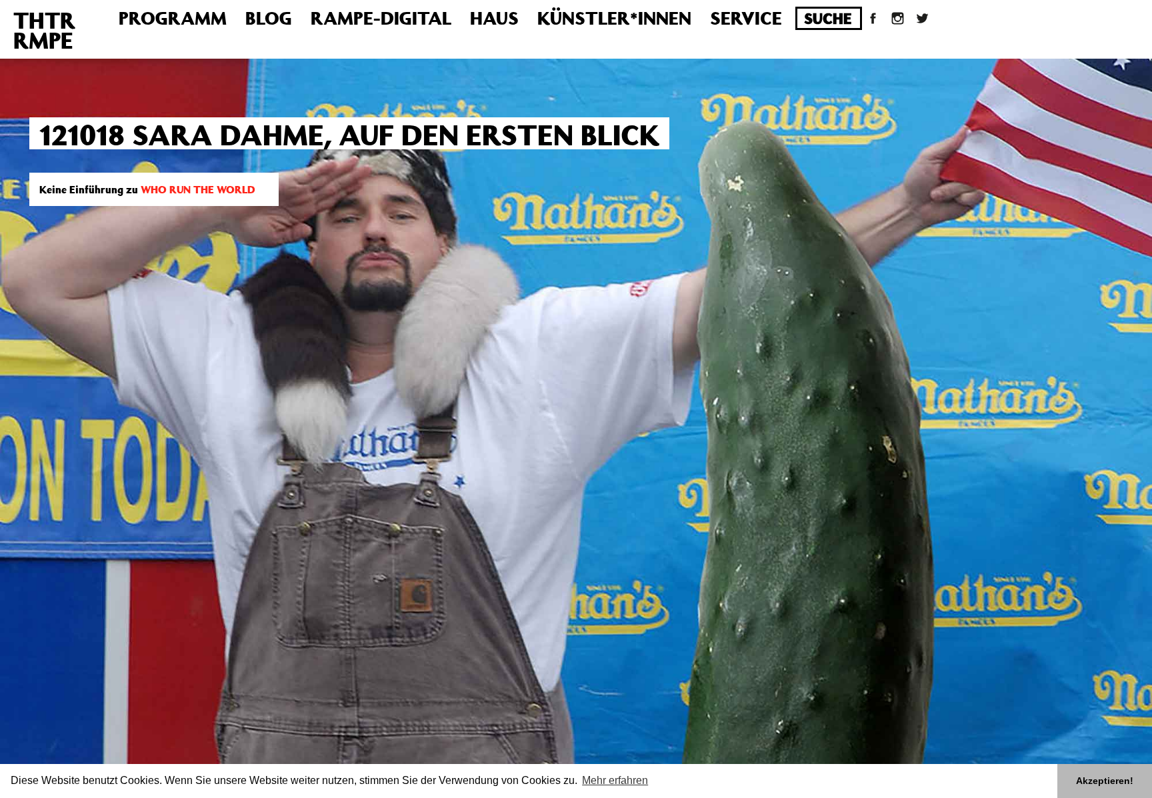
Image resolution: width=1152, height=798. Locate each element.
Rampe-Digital (381, 17)
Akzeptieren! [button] (1104, 780)
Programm (173, 17)
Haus (494, 17)
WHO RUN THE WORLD (198, 189)
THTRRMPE (44, 30)
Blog (268, 17)
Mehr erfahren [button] (615, 780)
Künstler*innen (614, 17)
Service (746, 17)
